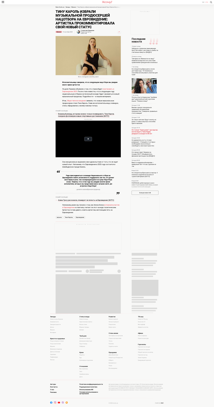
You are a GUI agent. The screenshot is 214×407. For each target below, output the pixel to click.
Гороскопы (142, 344)
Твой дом (82, 336)
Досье (52, 327)
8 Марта (111, 360)
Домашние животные (85, 341)
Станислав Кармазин (87, 30)
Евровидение (80, 217)
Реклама (53, 392)
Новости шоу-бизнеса (56, 319)
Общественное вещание (76, 101)
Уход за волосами (55, 343)
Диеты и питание (55, 351)
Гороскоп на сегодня (144, 347)
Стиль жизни (113, 333)
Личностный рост (114, 321)
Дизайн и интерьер (84, 338)
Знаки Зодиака (142, 357)
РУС (207, 2)
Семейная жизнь (84, 374)
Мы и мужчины (83, 368)
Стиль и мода (84, 316)
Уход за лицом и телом (57, 341)
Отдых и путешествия (115, 338)
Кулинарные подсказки (86, 360)
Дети (80, 376)
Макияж (52, 346)
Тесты (110, 341)
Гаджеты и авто (113, 346)
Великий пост (113, 363)
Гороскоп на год (142, 355)
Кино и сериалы (142, 335)
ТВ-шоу (140, 316)
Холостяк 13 (141, 321)
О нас (52, 389)
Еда (80, 357)
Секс (80, 371)
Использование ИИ (86, 389)
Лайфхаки (82, 346)
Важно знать (112, 327)
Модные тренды (84, 327)
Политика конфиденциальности (91, 384)
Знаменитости (54, 321)
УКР (203, 2)
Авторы (53, 384)
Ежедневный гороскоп (144, 360)
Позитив (111, 343)
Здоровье (53, 354)
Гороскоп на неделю (144, 349)
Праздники (113, 352)
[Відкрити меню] (3, 2)
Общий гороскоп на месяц (145, 352)
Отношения (83, 366)
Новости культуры (143, 338)
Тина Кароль (69, 217)
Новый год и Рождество (116, 357)
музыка (59, 217)
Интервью (53, 332)
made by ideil (159, 403)
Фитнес (52, 359)
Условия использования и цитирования (88, 392)
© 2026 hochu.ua (113, 403)
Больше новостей (145, 193)
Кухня (81, 352)
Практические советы (85, 321)
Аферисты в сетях (143, 327)
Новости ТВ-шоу (143, 319)
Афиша (140, 333)
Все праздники (113, 368)
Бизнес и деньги (113, 319)
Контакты (54, 387)
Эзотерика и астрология (116, 335)
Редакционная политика (88, 387)
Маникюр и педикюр (56, 349)
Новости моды (83, 319)
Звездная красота (55, 324)
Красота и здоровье (57, 338)
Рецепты (82, 355)
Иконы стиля (83, 324)
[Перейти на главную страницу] (107, 2)
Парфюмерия (54, 357)
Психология (112, 324)
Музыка (59, 32)
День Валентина (113, 355)
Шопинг (81, 329)
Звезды (53, 316)
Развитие (112, 316)
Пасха (110, 365)
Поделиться (119, 32)
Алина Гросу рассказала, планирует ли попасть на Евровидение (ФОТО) (86, 200)
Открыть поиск (211, 2)
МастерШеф (141, 324)
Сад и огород (83, 343)
